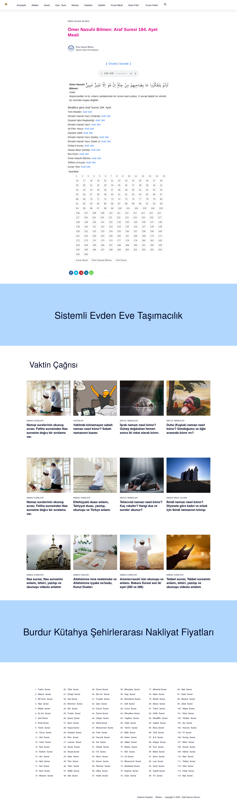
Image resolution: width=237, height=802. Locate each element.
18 (91, 181)
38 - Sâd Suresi (71, 775)
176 (111, 240)
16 (77, 181)
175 (102, 240)
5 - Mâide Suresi (42, 708)
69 (84, 199)
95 (84, 208)
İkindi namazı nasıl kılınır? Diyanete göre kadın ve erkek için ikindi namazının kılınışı (187, 506)
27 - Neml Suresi (71, 722)
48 (119, 190)
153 (102, 231)
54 (161, 190)
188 (119, 245)
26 (147, 181)
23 (126, 181)
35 (119, 185)
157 (135, 231)
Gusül (47, 5)
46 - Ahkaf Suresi (99, 722)
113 (135, 213)
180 (144, 240)
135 (135, 222)
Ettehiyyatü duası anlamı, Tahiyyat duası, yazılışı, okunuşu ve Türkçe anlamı (91, 506)
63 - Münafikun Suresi (130, 713)
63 (133, 194)
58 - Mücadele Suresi (130, 689)
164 (102, 236)
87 (119, 204)
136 (144, 222)
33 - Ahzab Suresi (71, 751)
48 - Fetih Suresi (99, 732)
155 (119, 231)
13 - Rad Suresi (42, 746)
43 (84, 190)
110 (110, 213)
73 (112, 199)
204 (160, 250)
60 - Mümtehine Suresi (130, 699)
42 (77, 190)
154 (111, 231)
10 (129, 176)
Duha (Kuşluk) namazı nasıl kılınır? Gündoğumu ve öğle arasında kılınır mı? (186, 429)
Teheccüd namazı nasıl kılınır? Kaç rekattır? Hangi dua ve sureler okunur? (141, 506)
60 (112, 194)
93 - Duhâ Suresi (156, 766)
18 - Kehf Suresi (42, 770)
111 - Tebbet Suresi (186, 761)
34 (112, 185)
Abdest (35, 5)
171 (160, 236)
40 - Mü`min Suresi (100, 694)
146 (135, 227)
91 (147, 204)
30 (84, 185)
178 (127, 240)
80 (161, 199)
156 (127, 231)
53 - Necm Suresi (100, 756)
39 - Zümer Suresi (100, 689)
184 (86, 245)
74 (119, 199)
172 (78, 240)
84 (98, 204)
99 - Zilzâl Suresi (185, 703)
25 (140, 181)
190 (135, 245)
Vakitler (101, 5)
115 (151, 213)
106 (78, 213)
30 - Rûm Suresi (71, 737)
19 (98, 181)
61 (119, 194)
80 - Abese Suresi (157, 703)
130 (94, 222)
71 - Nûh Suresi (128, 751)
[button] (21, 5)
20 (105, 181)
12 (143, 176)
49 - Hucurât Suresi (101, 737)
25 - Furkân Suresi (72, 713)
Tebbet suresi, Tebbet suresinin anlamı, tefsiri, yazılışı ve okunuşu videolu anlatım (188, 583)
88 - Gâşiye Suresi (157, 742)
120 (102, 217)
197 (102, 250)
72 (105, 199)
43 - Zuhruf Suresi (100, 708)
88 (126, 204)
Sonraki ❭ (125, 63)
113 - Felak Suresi (185, 770)
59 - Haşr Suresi (128, 694)
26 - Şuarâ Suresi (71, 718)
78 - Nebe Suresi (156, 694)
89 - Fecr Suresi (156, 746)
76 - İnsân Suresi (128, 775)
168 (135, 236)
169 (144, 236)
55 (77, 194)
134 (127, 222)
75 (126, 199)
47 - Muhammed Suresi (102, 727)
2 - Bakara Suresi (43, 694)
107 (86, 213)
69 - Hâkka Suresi (129, 742)
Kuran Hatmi (152, 5)
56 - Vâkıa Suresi (100, 770)
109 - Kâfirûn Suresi (186, 751)
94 (77, 208)
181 (152, 240)
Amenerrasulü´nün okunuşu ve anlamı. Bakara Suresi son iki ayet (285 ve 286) (141, 583)
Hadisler (88, 5)
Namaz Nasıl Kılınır (177, 497)
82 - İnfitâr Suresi (156, 713)
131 (102, 222)
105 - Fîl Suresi (184, 732)
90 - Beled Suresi (156, 751)
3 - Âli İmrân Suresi (43, 699)
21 (112, 181)
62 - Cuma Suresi (128, 708)
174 (94, 240)
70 (91, 199)
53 (154, 190)
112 (127, 213)
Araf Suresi (121, 260)
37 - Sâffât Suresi (71, 770)
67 (161, 194)
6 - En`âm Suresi (42, 713)
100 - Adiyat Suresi (185, 708)
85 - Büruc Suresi (156, 727)
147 (144, 227)
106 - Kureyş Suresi (186, 737)
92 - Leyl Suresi (156, 761)
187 (111, 245)
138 (160, 222)
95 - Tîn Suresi (155, 775)
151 (86, 231)
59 (105, 194)
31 (91, 185)
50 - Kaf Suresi (99, 742)
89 (133, 204)
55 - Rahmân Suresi (101, 766)
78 (147, 199)
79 (154, 199)
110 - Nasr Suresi (185, 756)
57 (91, 194)
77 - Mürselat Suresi (158, 689)
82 (84, 204)
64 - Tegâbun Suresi (130, 718)
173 (86, 240)
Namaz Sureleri (35, 420)
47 (112, 190)
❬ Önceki (111, 63)
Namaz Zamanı (193, 797)
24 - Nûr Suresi (70, 708)
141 (94, 227)
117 (78, 217)
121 (110, 217)
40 (154, 185)
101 (128, 208)
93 (161, 204)
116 (159, 213)
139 (78, 227)
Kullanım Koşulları (145, 797)
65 (147, 194)
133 (119, 222)
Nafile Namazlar (129, 420)
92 (154, 204)
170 (152, 236)
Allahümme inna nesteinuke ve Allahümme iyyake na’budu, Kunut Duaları (95, 583)
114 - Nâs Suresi (185, 775)
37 (133, 185)
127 (160, 217)
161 (78, 236)
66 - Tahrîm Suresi (129, 727)
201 (135, 250)
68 (77, 199)
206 (86, 254)
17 (84, 181)
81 (77, 204)
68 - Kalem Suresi (129, 737)
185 (94, 245)
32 (98, 185)
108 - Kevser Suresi (186, 746)
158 (144, 231)
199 (119, 250)
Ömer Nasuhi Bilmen (78, 21)
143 (111, 227)
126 (151, 217)
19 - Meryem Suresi (44, 775)
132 (111, 222)
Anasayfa (21, 5)
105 (161, 208)
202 (144, 250)
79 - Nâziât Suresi (157, 699)
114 (143, 213)
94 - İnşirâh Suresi (157, 770)
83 (91, 204)
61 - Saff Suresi (127, 703)
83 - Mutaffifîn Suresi (158, 718)
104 (153, 208)
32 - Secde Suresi (72, 746)
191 (144, 245)
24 (133, 181)
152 (94, 231)
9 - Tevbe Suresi (42, 727)
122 (118, 217)
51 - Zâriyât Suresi (100, 746)
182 (160, 240)
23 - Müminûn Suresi (73, 703)
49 (126, 190)
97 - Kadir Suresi (185, 694)
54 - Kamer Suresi (100, 761)
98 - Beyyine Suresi (186, 699)
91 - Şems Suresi (156, 756)
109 (102, 213)
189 (127, 245)
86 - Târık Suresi (156, 732)
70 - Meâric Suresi (129, 746)
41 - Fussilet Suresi (100, 699)
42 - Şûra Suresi (99, 703)
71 (98, 199)
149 (160, 227)
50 (133, 190)
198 (111, 250)
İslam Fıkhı (133, 5)
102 (136, 208)
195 (86, 250)
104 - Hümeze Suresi (186, 727)
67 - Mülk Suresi (128, 732)
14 (157, 176)
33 (105, 185)
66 (154, 194)
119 (94, 217)
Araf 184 (87, 112)
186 (102, 245)
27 (154, 181)
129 (86, 222)
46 (105, 190)
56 (84, 194)
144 (119, 227)
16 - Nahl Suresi (42, 761)
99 (112, 208)
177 (119, 240)
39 (147, 185)
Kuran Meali (117, 5)
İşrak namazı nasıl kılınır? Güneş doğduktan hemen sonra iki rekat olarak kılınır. (139, 429)
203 (152, 250)
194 (78, 250)
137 (152, 222)
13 (150, 176)
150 (78, 231)
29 (77, 185)
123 (127, 217)
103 (144, 208)
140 (86, 227)
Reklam (159, 797)
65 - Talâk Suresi (128, 722)
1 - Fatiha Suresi (42, 689)
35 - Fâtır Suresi (71, 761)
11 (136, 176)
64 (140, 194)
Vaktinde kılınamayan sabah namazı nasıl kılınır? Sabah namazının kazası (93, 429)
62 (126, 194)
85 (105, 204)
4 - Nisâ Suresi (42, 703)
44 (91, 190)
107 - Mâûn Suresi (185, 742)
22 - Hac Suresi (70, 699)
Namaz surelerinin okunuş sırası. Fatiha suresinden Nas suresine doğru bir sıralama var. (47, 431)
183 (78, 245)
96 (91, 208)
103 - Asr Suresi (184, 722)
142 (102, 227)
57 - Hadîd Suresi (100, 775)
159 (152, 231)
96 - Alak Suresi (184, 689)
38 (140, 185)
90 (140, 204)
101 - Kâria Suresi (185, 713)
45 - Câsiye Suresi (100, 718)
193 (160, 245)
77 (140, 199)
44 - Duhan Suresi (100, 713)
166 (119, 236)
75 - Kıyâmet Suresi (129, 770)
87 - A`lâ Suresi (156, 737)
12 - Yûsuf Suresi (43, 742)
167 (127, 236)
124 (135, 217)
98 (105, 208)
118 (86, 217)
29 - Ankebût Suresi (72, 732)
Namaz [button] (75, 5)
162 (86, 236)
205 (78, 254)
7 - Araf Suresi (41, 718)
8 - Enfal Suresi (42, 722)
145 (127, 227)
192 (152, 245)
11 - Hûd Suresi (42, 737)
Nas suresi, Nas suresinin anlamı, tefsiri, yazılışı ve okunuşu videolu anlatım (45, 583)
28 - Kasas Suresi (71, 727)
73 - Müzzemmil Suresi (131, 761)
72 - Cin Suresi (127, 756)
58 (98, 194)
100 (120, 208)
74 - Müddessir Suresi (130, 766)
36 (126, 185)
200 (127, 250)
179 (135, 240)
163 (94, 236)
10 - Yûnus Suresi (43, 732)
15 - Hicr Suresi (42, 756)
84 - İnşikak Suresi (157, 722)
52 (147, 190)
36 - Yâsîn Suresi (71, 766)
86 (112, 204)
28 (161, 181)
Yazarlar (78, 420)
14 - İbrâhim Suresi (43, 751)
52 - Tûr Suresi (99, 751)
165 (111, 236)
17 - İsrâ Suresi (42, 766)
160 (160, 231)
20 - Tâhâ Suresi (71, 689)
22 (119, 181)
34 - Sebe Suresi (71, 756)
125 (143, 217)
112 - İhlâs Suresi (185, 766)
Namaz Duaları (81, 574)
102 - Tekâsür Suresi (186, 718)
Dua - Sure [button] (60, 5)
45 (98, 190)
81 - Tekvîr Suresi (157, 708)
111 (118, 213)
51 (140, 190)
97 (98, 208)
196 (94, 250)
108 (94, 213)
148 (152, 227)
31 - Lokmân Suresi (72, 742)
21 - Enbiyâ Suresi (72, 694)
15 (164, 176)
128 (78, 222)
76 (133, 199)
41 (161, 185)
